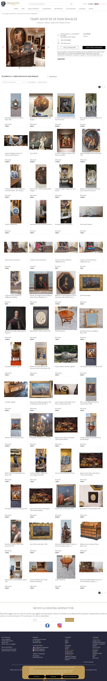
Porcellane (95, 650)
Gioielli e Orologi (69, 650)
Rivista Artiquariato (40, 650)
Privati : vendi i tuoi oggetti (9, 644)
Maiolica (95, 652)
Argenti (94, 655)
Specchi (95, 645)
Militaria (67, 659)
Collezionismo (71, 8)
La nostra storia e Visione (39, 639)
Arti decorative (96, 647)
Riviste (91, 8)
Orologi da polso (69, 653)
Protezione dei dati (38, 657)
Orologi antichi (96, 641)
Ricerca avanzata (88, 662)
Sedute (67, 642)
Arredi (16, 8)
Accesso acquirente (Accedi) (9, 649)
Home (3, 13)
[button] (31, 82)
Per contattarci (36, 641)
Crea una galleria (6, 639)
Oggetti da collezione (70, 656)
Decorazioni (59, 8)
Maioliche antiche (97, 653)
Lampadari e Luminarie (99, 644)
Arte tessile (95, 658)
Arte (23, 8)
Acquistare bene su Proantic (9, 650)
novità (85, 4)
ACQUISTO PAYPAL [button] (42, 82)
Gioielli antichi (68, 652)
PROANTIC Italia (37, 642)
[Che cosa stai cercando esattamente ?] (71, 4)
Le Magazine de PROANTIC (42, 647)
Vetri (94, 656)
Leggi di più (61, 59)
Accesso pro (5, 642)
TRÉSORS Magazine (40, 649)
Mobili (66, 641)
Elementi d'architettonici (99, 642)
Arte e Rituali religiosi (70, 658)
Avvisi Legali (36, 655)
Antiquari (82, 8)
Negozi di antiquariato (11, 13)
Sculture (67, 647)
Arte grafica (68, 645)
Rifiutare (53, 676)
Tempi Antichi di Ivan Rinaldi (23, 13)
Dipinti (66, 648)
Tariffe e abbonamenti (7, 641)
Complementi (46, 8)
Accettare (36, 676)
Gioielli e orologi (33, 8)
